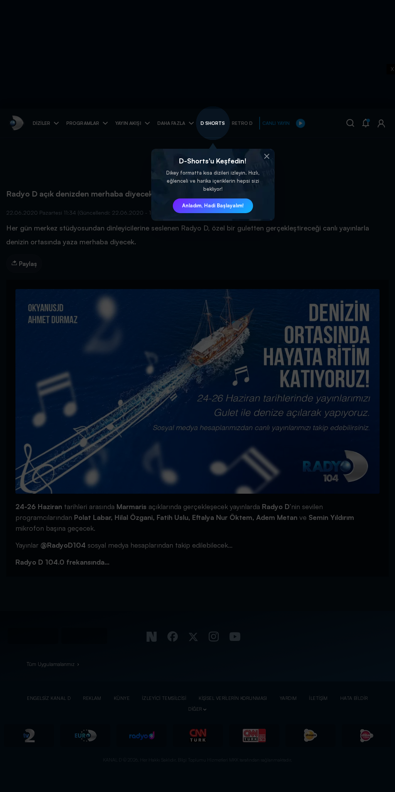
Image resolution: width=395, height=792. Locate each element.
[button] (267, 156)
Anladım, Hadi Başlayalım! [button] (213, 205)
